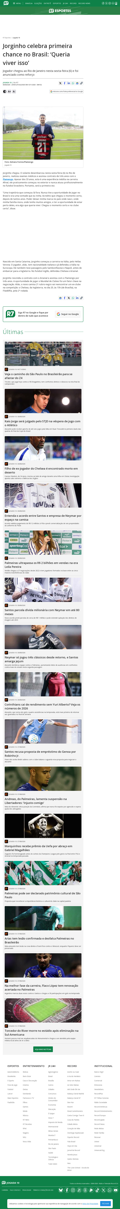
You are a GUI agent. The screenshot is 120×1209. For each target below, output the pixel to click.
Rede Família (99, 1133)
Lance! (10, 1094)
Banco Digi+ (99, 1072)
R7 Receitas (27, 1124)
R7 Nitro (26, 1120)
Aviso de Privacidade (90, 1204)
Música (25, 1115)
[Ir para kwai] (79, 1190)
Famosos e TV (28, 1098)
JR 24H (65, 3)
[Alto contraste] (5, 91)
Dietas (25, 1089)
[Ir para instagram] (109, 3)
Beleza (25, 1072)
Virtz (24, 1137)
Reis (69, 1163)
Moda (25, 1111)
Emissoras (98, 1085)
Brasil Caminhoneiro (75, 1111)
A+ (9, 91)
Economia (52, 1105)
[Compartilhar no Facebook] (64, 83)
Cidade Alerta (72, 1124)
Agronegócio (53, 1072)
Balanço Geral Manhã (75, 1094)
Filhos (25, 1102)
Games (25, 1107)
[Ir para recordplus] (91, 1190)
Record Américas (100, 1107)
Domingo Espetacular (75, 1133)
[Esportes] (60, 11)
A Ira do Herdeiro (73, 1076)
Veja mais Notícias (43, 1049)
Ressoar (97, 1137)
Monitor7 (51, 1135)
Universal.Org (99, 1150)
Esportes (57, 3)
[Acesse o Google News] (77, 83)
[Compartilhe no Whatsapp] (73, 83)
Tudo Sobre (52, 1164)
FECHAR (105, 1203)
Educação (52, 1109)
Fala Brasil (71, 1141)
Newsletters (98, 1089)
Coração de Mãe (73, 1128)
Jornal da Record (73, 1150)
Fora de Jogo (12, 1085)
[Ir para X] (106, 3)
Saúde (50, 1153)
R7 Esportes (7, 38)
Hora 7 (50, 1118)
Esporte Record (73, 1137)
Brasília (28, 3)
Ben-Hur (70, 1102)
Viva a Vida (27, 1141)
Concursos (52, 1094)
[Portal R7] (6, 3)
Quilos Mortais (73, 1159)
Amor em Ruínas (73, 1080)
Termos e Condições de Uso (43, 1190)
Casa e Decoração (30, 1080)
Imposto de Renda (55, 1122)
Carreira (97, 1076)
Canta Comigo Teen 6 (75, 1115)
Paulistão (11, 1102)
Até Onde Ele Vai (73, 1089)
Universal (97, 1146)
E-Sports (11, 1080)
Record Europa (100, 1115)
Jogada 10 (16, 38)
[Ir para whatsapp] (109, 1190)
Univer (96, 1141)
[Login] (116, 3)
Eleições (38, 3)
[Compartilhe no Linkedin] (69, 83)
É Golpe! (51, 1113)
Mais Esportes (13, 1098)
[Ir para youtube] (115, 1190)
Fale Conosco (15, 1190)
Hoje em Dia (72, 1146)
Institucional (103, 1066)
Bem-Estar (27, 1076)
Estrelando (27, 1094)
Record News (84, 3)
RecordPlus (98, 1094)
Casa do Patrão (73, 1120)
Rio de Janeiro (53, 1144)
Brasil (50, 1076)
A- (14, 91)
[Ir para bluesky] (60, 1190)
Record (73, 3)
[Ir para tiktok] (97, 1190)
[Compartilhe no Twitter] (60, 83)
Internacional (53, 1126)
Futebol (10, 1089)
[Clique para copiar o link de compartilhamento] (81, 83)
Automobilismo (13, 1072)
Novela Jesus (72, 1154)
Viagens (26, 1133)
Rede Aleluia (99, 1128)
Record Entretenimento (103, 1111)
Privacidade (26, 1190)
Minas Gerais (53, 1131)
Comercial (98, 1080)
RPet (24, 1128)
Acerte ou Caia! (73, 1072)
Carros (50, 1085)
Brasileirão (12, 1076)
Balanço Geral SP (74, 1098)
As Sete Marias (73, 1085)
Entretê (47, 3)
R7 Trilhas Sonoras (101, 1098)
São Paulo (52, 1148)
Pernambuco (53, 1140)
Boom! (70, 1107)
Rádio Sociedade (100, 1102)
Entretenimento (34, 1066)
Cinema (26, 1085)
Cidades (51, 1089)
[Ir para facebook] (103, 3)
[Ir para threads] (85, 1190)
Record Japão (99, 1120)
